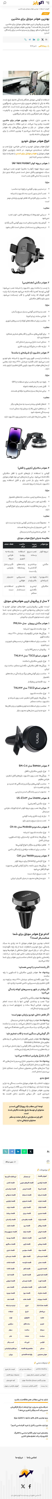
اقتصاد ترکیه (27, 1231)
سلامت (27, 1330)
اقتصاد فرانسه (26, 1262)
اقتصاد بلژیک (42, 1219)
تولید (10, 1317)
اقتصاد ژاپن (26, 1244)
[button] (47, 3)
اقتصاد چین (42, 1238)
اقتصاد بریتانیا (11, 1213)
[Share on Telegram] (30, 39)
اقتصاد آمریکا (42, 1189)
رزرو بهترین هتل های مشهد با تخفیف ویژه (31, 1418)
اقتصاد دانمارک (26, 1238)
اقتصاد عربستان (11, 1256)
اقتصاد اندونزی (26, 1201)
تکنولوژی (27, 1317)
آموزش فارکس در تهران (11, 1386)
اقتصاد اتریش (27, 1189)
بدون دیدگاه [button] (9, 1162)
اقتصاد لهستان (26, 1281)
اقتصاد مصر (10, 1287)
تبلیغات (41, 9)
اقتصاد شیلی (11, 1250)
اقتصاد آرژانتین (42, 1182)
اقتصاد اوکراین (10, 1201)
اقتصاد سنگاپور (10, 1244)
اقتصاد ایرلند (11, 1207)
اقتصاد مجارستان (27, 1287)
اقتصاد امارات (42, 1201)
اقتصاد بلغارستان (27, 1219)
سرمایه (42, 1330)
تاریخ (26, 1311)
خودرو (42, 1324)
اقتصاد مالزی (42, 1287)
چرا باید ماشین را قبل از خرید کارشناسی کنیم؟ (29, 1425)
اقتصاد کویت (42, 1281)
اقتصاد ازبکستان (11, 1189)
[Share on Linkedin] (34, 39)
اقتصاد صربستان (42, 1256)
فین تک (26, 1342)
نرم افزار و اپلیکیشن (11, 1348)
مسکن (42, 1348)
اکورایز (47, 9)
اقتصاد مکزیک (42, 1293)
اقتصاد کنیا (10, 1274)
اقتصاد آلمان (11, 1182)
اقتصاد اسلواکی (11, 1195)
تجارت (42, 1317)
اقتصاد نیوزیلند (42, 1299)
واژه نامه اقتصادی (27, 1354)
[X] (23, 1486)
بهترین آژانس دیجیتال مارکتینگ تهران (34, 1380)
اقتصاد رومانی (42, 1244)
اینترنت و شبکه (10, 1305)
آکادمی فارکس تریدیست (29, 1386)
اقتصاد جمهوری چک (10, 1231)
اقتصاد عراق (27, 1256)
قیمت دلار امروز (10, 1369)
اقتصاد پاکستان (11, 1219)
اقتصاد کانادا (10, 1268)
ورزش (10, 1354)
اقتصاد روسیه (11, 1238)
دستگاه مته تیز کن (25, 1369)
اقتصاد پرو (27, 1225)
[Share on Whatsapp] (38, 39)
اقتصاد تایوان (42, 1231)
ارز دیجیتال (27, 1176)
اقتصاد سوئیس (27, 1250)
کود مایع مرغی (10, 1380)
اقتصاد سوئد (42, 1250)
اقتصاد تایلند (11, 1225)
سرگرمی (10, 1324)
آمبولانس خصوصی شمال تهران (36, 1375)
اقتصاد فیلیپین (42, 1268)
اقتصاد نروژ (27, 1293)
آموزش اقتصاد (42, 1176)
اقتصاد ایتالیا (42, 1207)
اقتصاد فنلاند (11, 1262)
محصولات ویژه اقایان (13, 1375)
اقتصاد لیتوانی (10, 1281)
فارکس (42, 1342)
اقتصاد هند (10, 1299)
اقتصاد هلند (27, 1299)
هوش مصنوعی (42, 1354)
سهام (10, 1330)
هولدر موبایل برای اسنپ (26, 153)
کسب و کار (10, 1342)
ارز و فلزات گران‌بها (10, 1176)
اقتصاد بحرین (42, 1213)
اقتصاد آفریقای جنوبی (26, 1182)
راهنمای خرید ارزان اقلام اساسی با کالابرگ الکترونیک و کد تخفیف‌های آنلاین (31, 1434)
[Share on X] (43, 39)
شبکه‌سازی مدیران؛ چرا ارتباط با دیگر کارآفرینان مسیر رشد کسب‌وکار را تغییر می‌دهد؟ (29, 1409)
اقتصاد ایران (27, 1207)
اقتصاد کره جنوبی (42, 1274)
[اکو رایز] (38, 3)
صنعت (27, 1336)
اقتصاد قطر (26, 1268)
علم (10, 1336)
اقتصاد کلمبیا (27, 1274)
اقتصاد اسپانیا (42, 1195)
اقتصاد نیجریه (11, 1293)
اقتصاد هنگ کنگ (42, 1305)
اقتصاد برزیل (27, 1213)
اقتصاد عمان (42, 1262)
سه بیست (44, 1386)
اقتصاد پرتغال (42, 1225)
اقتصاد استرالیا (26, 1195)
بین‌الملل (42, 1311)
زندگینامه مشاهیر (41, 1369)
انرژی (26, 1305)
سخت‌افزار (27, 1324)
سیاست (42, 1336)
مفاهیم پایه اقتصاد (27, 1348)
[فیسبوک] (30, 1486)
